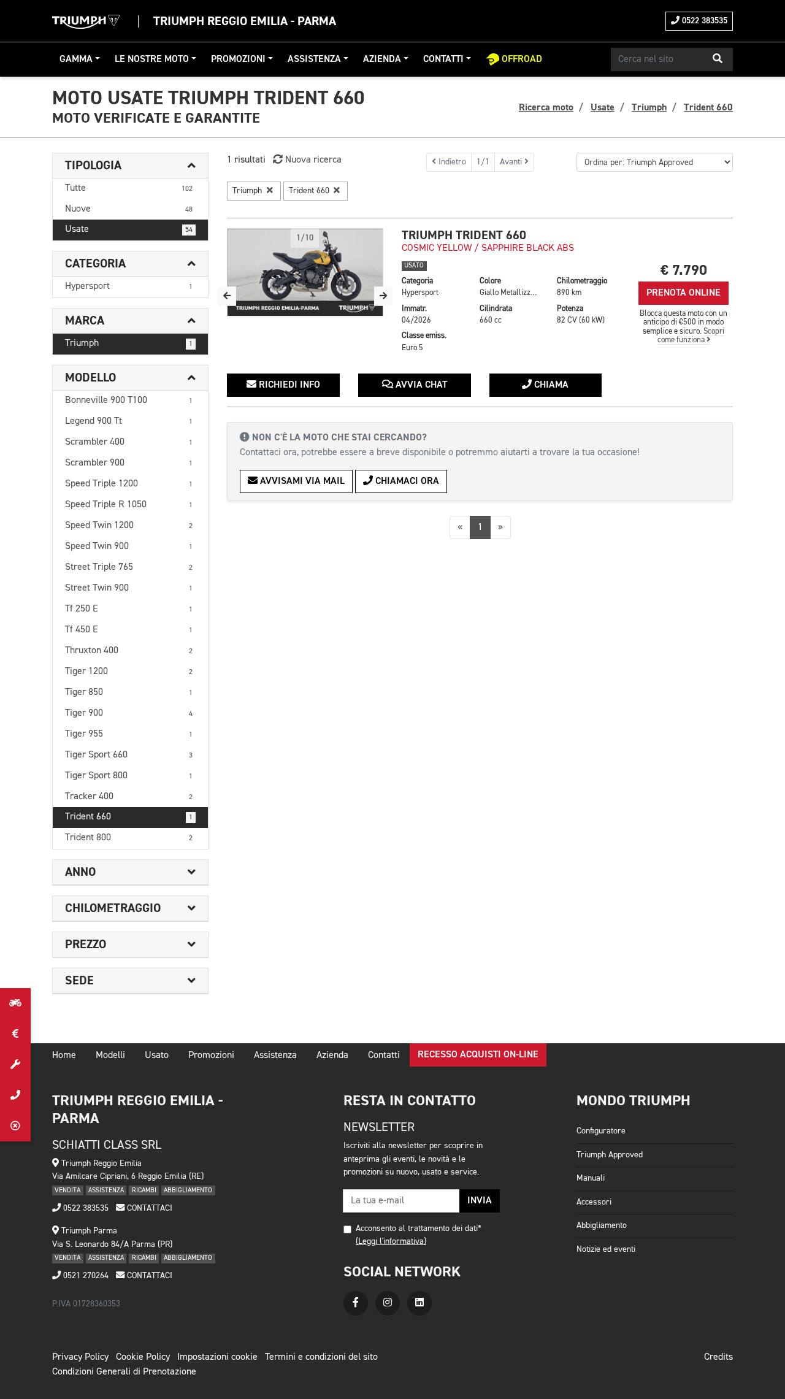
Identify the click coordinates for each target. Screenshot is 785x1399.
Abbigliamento (601, 1225)
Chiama (550, 385)
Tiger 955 (129, 734)
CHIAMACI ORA (406, 481)
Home (64, 1055)
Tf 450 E (129, 630)
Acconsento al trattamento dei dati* (418, 1228)
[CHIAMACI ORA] (15, 1095)
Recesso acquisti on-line (478, 1055)
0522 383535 (703, 21)
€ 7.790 (684, 270)
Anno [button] (80, 872)
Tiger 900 (129, 713)
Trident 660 (129, 817)
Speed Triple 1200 (129, 484)
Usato (157, 1055)
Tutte (129, 188)
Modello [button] (90, 377)
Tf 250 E (129, 609)
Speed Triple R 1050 (129, 505)
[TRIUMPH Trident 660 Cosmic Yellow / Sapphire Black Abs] (305, 272)
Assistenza (314, 59)
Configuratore (601, 1131)
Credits (718, 1357)
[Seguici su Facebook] (355, 1303)
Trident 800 (129, 838)
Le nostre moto (152, 59)
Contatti (443, 59)
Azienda (382, 59)
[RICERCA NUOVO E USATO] (15, 1003)
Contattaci (148, 1208)
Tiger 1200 (129, 672)
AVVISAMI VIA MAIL (301, 481)
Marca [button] (84, 320)
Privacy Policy (80, 1357)
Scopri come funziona (691, 336)
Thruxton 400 (129, 651)
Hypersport (129, 286)
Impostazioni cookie (217, 1357)
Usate (129, 229)
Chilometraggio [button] (113, 908)
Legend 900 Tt (129, 421)
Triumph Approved (609, 1155)
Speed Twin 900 (129, 546)
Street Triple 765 (129, 567)
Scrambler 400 (129, 442)
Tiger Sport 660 (129, 755)
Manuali (590, 1178)
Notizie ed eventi (605, 1249)
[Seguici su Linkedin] (419, 1303)
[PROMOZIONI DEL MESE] (15, 1034)
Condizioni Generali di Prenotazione (124, 1372)
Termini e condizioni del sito (321, 1357)
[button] (717, 59)
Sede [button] (79, 980)
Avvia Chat (420, 385)
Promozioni (238, 59)
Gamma (76, 59)
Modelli (110, 1055)
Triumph (129, 343)
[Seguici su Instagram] (387, 1303)
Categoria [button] (95, 263)
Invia (479, 1201)
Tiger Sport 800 (129, 776)
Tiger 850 (129, 692)
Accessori (593, 1202)
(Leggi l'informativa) (391, 1241)
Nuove (129, 209)
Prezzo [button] (85, 944)
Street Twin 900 (129, 588)
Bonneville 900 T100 (129, 400)
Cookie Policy (143, 1357)
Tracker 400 (129, 797)
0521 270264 (85, 1275)
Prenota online (683, 293)
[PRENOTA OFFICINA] (15, 1064)
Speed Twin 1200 (129, 526)
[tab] (130, 165)
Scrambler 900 (129, 463)
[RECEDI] (15, 1126)
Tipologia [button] (93, 165)
